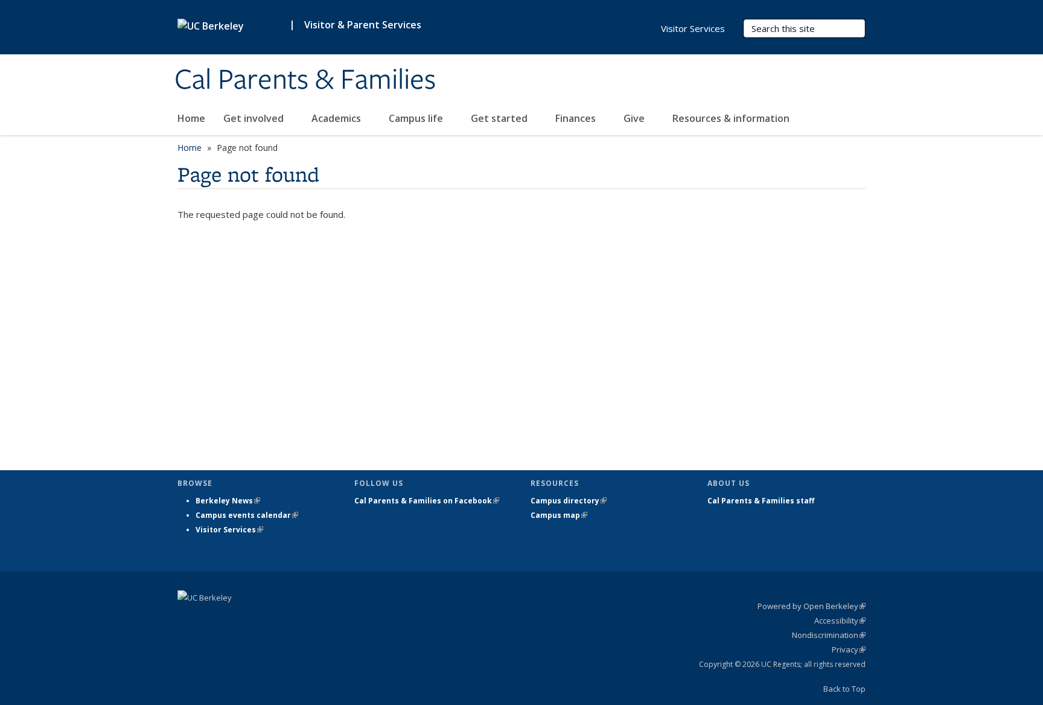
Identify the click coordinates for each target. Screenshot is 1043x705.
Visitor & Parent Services (362, 24)
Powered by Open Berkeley (812, 606)
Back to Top (844, 688)
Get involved (254, 118)
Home (191, 118)
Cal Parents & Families (305, 80)
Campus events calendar (247, 515)
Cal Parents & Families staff (760, 501)
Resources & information (732, 118)
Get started (500, 118)
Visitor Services (693, 28)
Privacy (849, 649)
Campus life (417, 118)
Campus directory (569, 501)
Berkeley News (228, 501)
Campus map (559, 515)
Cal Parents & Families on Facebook (426, 501)
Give (635, 118)
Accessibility (840, 620)
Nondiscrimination (829, 635)
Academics (337, 118)
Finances (576, 118)
